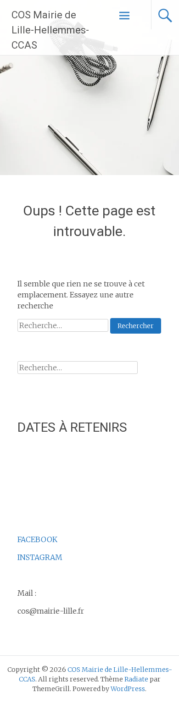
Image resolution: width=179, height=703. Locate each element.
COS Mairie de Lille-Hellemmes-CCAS (50, 30)
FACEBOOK (37, 539)
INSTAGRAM (39, 557)
